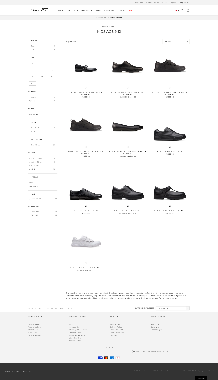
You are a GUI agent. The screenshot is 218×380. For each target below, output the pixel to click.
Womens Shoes (34, 327)
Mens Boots (33, 330)
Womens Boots (34, 335)
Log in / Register (170, 3)
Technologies (156, 330)
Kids (76, 10)
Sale (130, 10)
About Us (155, 324)
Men (69, 10)
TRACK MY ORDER (67, 308)
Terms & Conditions (118, 330)
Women (60, 10)
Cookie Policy (116, 324)
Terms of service (117, 333)
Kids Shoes (32, 333)
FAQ (71, 324)
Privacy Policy (116, 327)
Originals (121, 10)
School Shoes (34, 324)
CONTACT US (52, 308)
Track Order (138, 3)
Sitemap (113, 335)
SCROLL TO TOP (34, 308)
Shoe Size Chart (76, 338)
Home (103, 27)
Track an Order (75, 333)
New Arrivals (86, 10)
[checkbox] (43, 46)
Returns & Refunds (77, 335)
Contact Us (74, 327)
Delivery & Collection (78, 330)
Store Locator (153, 3)
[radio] (86, 88)
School (98, 10)
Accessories (109, 10)
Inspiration (155, 327)
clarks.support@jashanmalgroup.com (152, 351)
